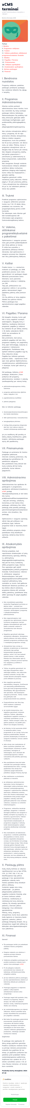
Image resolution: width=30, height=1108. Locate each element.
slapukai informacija (11, 1104)
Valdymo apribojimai (12, 64)
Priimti (15, 1100)
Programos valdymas (11, 48)
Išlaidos (7, 58)
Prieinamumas (10, 62)
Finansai (7, 71)
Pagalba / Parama (11, 60)
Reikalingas (15, 1094)
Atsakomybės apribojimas (13, 67)
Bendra (6, 46)
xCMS (21, 372)
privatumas (21, 1104)
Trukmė (7, 51)
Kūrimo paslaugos (10, 69)
